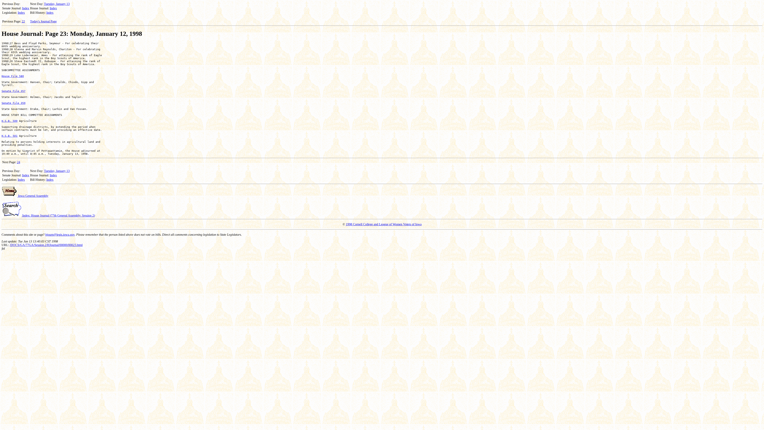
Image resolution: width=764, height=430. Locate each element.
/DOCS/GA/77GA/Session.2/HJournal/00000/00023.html (46, 245)
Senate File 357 (13, 91)
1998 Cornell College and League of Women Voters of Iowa (384, 224)
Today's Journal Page (43, 21)
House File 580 (13, 76)
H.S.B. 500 (10, 120)
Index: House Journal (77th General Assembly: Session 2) (58, 215)
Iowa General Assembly (32, 195)
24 (18, 162)
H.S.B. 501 (10, 135)
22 (23, 21)
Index (25, 8)
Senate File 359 (13, 103)
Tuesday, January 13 (57, 4)
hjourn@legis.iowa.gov (60, 234)
